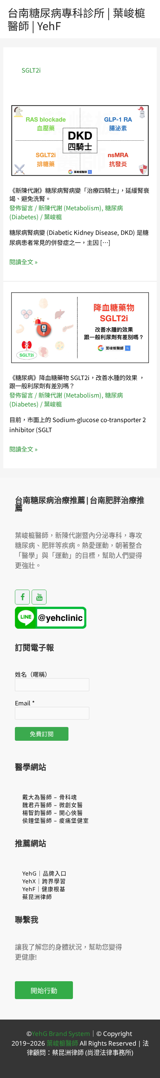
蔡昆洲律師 (37, 896)
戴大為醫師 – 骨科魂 (49, 797)
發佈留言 (21, 207)
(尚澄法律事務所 (107, 1052)
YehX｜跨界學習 (44, 881)
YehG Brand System (61, 1033)
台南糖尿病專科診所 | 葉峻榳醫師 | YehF (76, 18)
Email (25, 703)
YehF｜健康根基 (43, 889)
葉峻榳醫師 (62, 1043)
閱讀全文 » (23, 262)
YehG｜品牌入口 (44, 873)
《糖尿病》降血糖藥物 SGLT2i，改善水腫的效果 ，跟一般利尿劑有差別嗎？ (77, 381)
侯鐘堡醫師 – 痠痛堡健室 (55, 820)
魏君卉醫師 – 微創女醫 (52, 804)
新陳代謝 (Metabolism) (70, 207)
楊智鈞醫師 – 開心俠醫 (52, 812)
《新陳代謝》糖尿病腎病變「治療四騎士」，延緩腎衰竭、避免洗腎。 (79, 194)
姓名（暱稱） (33, 674)
